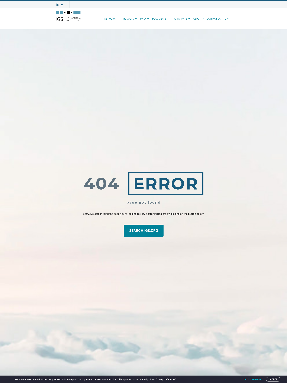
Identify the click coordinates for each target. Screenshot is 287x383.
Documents (159, 18)
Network (109, 18)
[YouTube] (62, 4)
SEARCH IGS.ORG (143, 231)
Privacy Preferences (253, 379)
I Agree (273, 379)
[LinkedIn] (57, 4)
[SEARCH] (226, 19)
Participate (180, 18)
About (197, 18)
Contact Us (214, 18)
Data (143, 18)
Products (128, 18)
